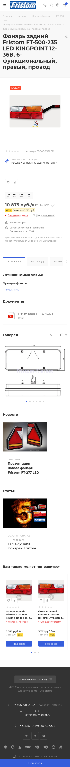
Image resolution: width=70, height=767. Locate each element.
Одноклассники (35, 736)
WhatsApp (43, 736)
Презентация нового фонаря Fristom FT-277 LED (23, 468)
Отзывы (59, 261)
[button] (26, 402)
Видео (37, 261)
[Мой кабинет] (57, 5)
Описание (14, 261)
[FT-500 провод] (35, 111)
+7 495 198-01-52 (24, 705)
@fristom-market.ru (37, 714)
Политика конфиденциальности (38, 756)
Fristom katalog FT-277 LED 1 (35, 313)
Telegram (26, 736)
